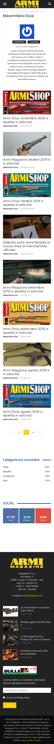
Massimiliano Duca (10, 126)
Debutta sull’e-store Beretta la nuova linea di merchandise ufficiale (26, 246)
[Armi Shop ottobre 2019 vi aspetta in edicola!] (27, 185)
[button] (5, 4)
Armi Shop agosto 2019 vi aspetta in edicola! (23, 413)
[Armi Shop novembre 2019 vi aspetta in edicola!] (27, 102)
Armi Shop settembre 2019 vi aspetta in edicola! (25, 330)
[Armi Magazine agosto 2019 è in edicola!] (27, 354)
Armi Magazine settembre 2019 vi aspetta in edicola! (23, 289)
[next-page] (39, 432)
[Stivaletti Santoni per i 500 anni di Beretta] (10, 654)
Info (23, 740)
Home (5, 11)
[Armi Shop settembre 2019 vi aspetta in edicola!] (27, 313)
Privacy (38, 740)
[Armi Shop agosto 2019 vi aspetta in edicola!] (27, 396)
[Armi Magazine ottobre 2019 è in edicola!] (27, 144)
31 (19, 432)
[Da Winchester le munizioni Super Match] (10, 611)
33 (33, 432)
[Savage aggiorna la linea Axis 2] (10, 625)
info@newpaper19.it (32, 595)
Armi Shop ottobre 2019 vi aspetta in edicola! (23, 203)
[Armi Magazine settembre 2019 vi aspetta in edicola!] (27, 272)
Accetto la (10, 697)
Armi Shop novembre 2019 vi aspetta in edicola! (25, 120)
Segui (27, 509)
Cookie (30, 740)
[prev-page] (12, 432)
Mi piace (11, 509)
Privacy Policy (23, 697)
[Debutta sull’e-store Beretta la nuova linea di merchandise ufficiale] (27, 226)
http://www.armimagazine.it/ (27, 47)
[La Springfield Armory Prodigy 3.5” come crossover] (10, 640)
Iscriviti (43, 509)
